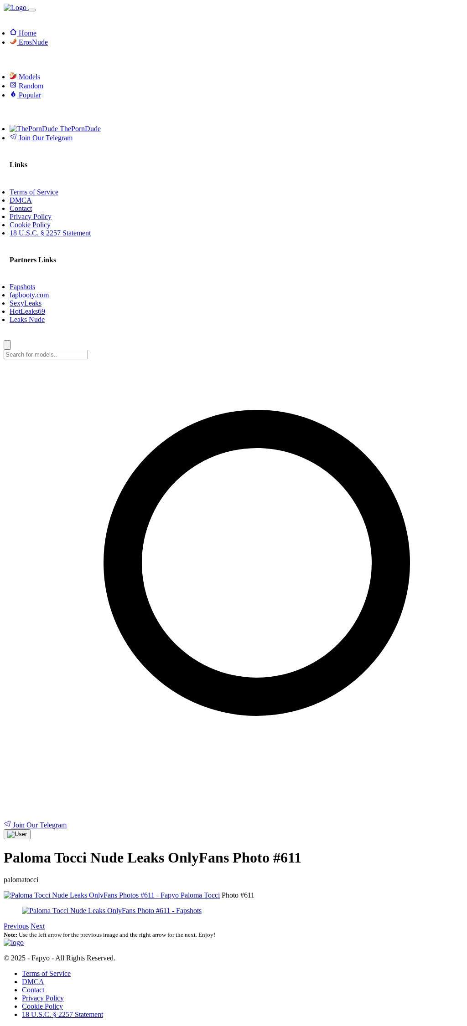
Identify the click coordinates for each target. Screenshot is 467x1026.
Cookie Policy (42, 1006)
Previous (16, 926)
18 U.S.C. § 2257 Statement (62, 1014)
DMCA (33, 981)
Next (38, 926)
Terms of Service (46, 973)
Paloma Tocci (200, 895)
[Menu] (32, 10)
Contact (33, 990)
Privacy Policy (43, 998)
